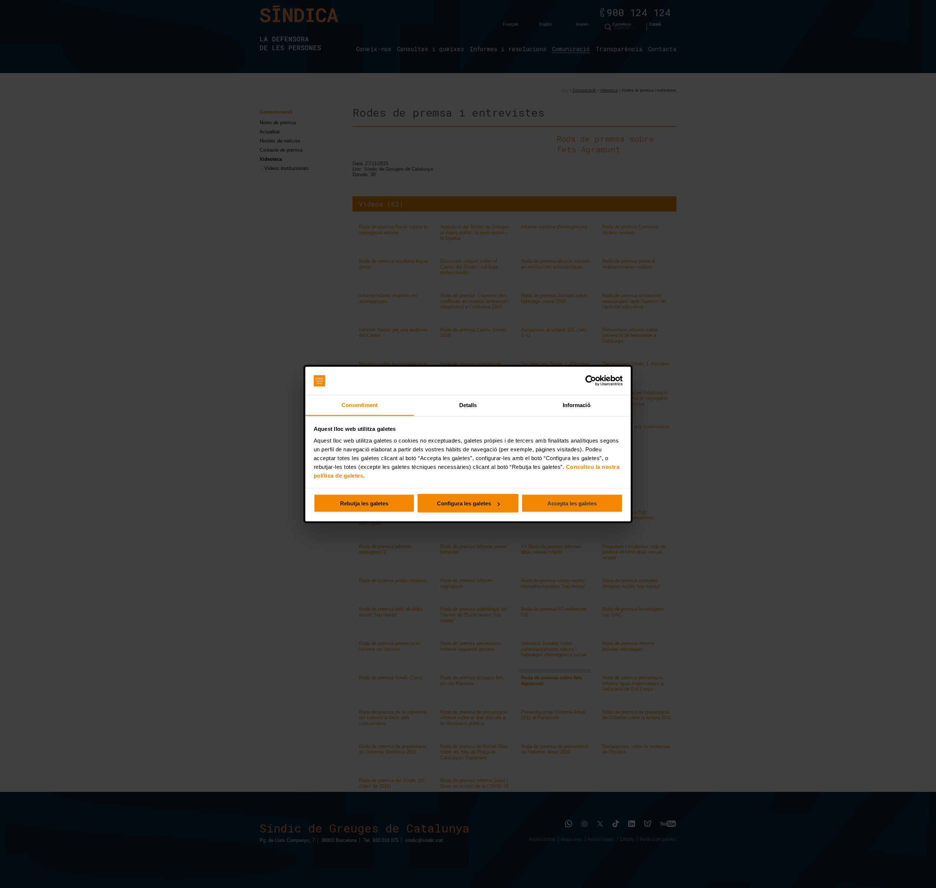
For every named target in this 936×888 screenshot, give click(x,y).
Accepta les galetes (572, 503)
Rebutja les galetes (364, 503)
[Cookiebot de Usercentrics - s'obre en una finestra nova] (591, 380)
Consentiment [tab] (359, 405)
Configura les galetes (464, 503)
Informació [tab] (576, 405)
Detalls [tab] (468, 405)
